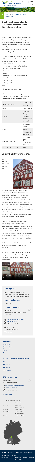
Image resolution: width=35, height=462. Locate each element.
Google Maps (8, 394)
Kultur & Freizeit (7, 349)
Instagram (8, 370)
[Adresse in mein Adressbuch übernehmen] (29, 310)
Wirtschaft (6, 351)
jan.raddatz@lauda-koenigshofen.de (16, 319)
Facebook (8, 364)
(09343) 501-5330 (12, 321)
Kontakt (4, 452)
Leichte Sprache (6, 455)
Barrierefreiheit (28, 452)
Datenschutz (19, 452)
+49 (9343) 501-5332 (11, 388)
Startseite (7, 14)
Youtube (8, 367)
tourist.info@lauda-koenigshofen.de (14, 385)
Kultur (24, 14)
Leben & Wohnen (7, 347)
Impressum (11, 452)
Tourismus (5, 353)
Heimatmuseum (9, 16)
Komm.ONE (18, 460)
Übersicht (14, 455)
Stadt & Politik (6, 345)
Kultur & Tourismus (16, 14)
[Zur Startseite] (11, 3)
